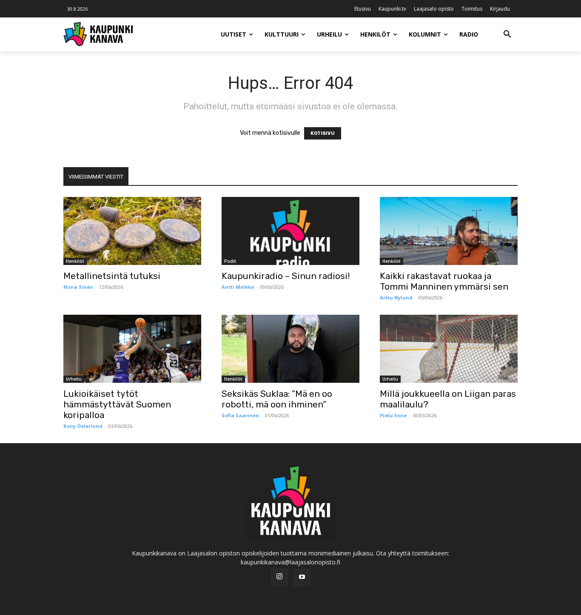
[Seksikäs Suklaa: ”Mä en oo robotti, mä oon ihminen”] (290, 349)
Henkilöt (75, 261)
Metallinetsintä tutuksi (111, 275)
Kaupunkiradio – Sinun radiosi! (286, 275)
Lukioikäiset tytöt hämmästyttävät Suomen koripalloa (117, 404)
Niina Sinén (78, 287)
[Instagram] (279, 577)
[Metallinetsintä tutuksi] (132, 231)
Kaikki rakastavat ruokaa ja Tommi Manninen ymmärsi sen (444, 281)
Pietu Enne (393, 415)
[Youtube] (301, 577)
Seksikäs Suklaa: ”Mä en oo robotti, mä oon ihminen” (277, 399)
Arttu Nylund (396, 297)
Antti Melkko (238, 287)
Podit (230, 261)
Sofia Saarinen (240, 415)
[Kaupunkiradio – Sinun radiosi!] (290, 231)
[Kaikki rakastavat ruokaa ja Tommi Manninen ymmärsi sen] (449, 231)
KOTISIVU (322, 133)
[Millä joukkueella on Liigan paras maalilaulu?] (449, 349)
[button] (507, 34)
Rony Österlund (83, 426)
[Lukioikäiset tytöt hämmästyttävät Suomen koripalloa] (132, 349)
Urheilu (74, 379)
